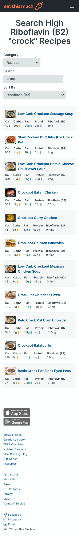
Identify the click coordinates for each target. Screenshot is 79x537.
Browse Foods (12, 434)
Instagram (14, 519)
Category (10, 55)
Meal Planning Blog (15, 454)
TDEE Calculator (13, 444)
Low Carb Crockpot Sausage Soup (45, 114)
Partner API (10, 474)
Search (9, 71)
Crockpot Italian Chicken (38, 192)
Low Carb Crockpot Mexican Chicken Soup (41, 268)
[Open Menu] (72, 6)
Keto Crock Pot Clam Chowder (42, 320)
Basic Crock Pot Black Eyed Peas (44, 371)
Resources (10, 463)
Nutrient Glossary (14, 449)
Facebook (14, 514)
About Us (9, 479)
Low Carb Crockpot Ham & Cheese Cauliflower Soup (46, 166)
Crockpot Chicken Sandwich (41, 243)
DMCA (7, 498)
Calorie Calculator (14, 439)
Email (11, 524)
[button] (21, 62)
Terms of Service (14, 503)
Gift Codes (10, 458)
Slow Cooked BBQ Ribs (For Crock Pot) (45, 139)
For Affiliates (11, 489)
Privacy (8, 493)
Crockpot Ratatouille (34, 345)
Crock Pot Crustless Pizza (39, 295)
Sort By (9, 87)
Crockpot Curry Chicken (37, 218)
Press (7, 484)
